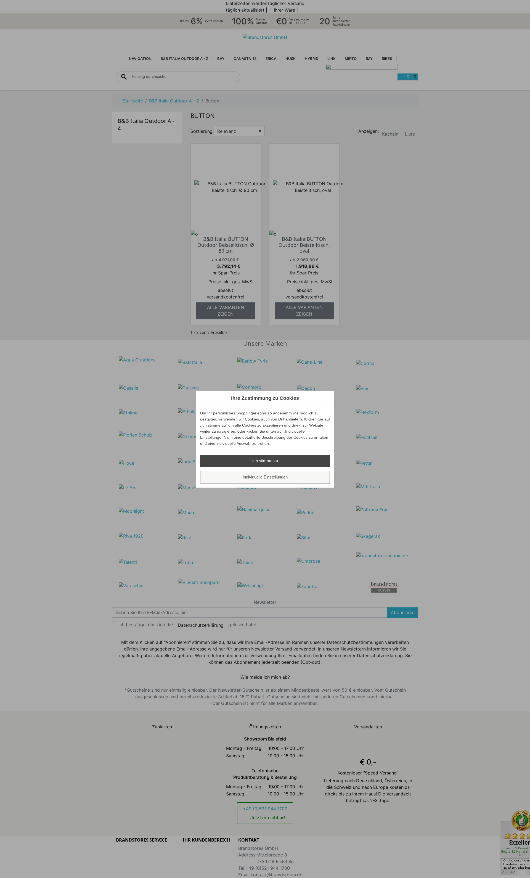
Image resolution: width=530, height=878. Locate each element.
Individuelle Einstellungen (265, 477)
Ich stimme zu (265, 460)
